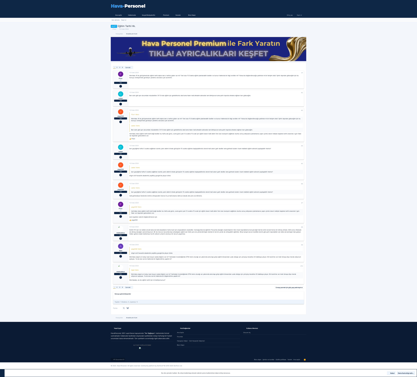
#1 (302, 73)
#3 (302, 110)
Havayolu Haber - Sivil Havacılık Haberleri (191, 341)
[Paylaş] (299, 73)
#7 (302, 203)
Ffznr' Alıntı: (135, 114)
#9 (302, 245)
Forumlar (180, 336)
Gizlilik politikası (281, 359)
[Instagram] (302, 366)
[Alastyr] (142, 348)
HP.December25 (118, 359)
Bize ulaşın (180, 345)
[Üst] (302, 359)
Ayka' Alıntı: (135, 270)
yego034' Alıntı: (136, 207)
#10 (301, 266)
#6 (302, 184)
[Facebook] (299, 366)
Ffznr (114, 29)
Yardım (289, 359)
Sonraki (127, 67)
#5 (302, 163)
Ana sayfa (180, 332)
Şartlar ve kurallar (268, 359)
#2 (302, 92)
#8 (302, 227)
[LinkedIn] (305, 366)
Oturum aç (247, 332)
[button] (148, 15)
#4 (302, 146)
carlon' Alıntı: (135, 126)
